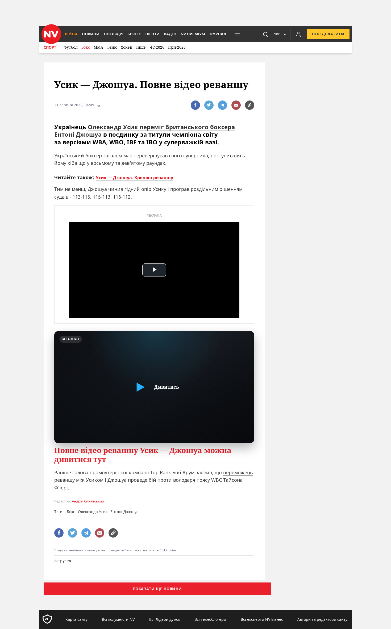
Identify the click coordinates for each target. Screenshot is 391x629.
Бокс (85, 47)
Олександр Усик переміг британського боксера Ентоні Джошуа (144, 131)
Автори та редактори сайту (322, 619)
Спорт (50, 47)
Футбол (71, 47)
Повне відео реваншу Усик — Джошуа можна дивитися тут (142, 455)
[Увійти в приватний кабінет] (298, 34)
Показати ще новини (157, 589)
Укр (277, 34)
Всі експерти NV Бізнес (262, 619)
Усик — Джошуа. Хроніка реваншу (134, 178)
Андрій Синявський (88, 501)
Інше (141, 47)
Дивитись (166, 387)
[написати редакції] (236, 105)
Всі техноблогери (210, 619)
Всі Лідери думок (164, 619)
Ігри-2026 (177, 47)
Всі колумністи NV (118, 619)
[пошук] (265, 34)
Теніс (112, 47)
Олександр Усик (92, 511)
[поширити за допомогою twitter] (209, 105)
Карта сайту (76, 619)
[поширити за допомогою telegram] (222, 105)
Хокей (126, 47)
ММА (98, 47)
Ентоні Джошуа (124, 511)
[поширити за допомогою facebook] (195, 105)
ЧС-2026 (156, 47)
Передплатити (328, 33)
